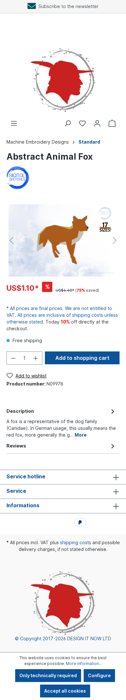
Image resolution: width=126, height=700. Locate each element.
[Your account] (97, 123)
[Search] (67, 123)
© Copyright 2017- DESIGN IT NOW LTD (63, 638)
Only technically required (48, 675)
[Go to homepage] (63, 73)
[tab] (61, 422)
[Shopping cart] (112, 123)
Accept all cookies (65, 691)
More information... (84, 663)
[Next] (115, 240)
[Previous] (11, 240)
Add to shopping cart (82, 358)
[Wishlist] (82, 123)
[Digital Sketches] (17, 177)
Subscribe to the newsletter (67, 6)
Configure (99, 675)
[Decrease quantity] (13, 358)
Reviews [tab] (16, 445)
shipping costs (75, 542)
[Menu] (13, 123)
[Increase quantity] (36, 358)
